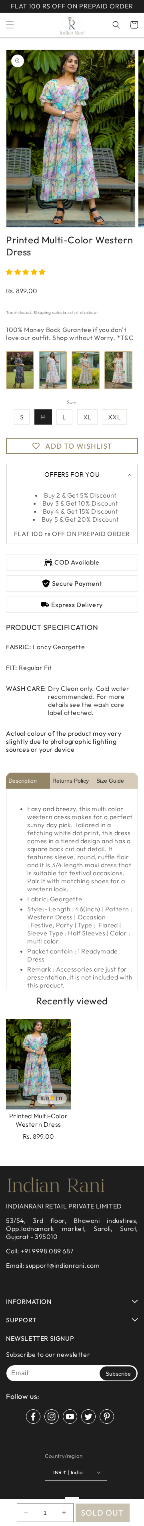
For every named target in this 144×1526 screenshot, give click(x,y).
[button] (10, 25)
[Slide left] (15, 142)
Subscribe (118, 1373)
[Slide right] (129, 142)
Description (22, 780)
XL (87, 417)
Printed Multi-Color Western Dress (38, 1120)
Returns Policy (70, 780)
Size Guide (110, 780)
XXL (114, 417)
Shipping (42, 312)
